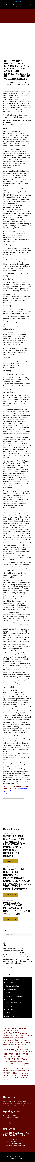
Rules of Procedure (13, 1003)
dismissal (19, 1040)
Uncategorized (12, 1016)
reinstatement (7, 1068)
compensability (25, 1035)
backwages (24, 1033)
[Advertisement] (17, 41)
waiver (21, 1075)
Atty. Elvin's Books (13, 979)
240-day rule (20, 1028)
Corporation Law (12, 986)
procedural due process (21, 1064)
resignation (16, 1068)
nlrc (4, 1056)
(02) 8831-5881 (11, 1141)
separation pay (17, 1070)
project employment (9, 1066)
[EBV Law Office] (17, 15)
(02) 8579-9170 (18, 1)
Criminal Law (11, 989)
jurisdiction (22, 1047)
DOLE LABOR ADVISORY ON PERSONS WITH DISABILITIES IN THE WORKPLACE (17, 909)
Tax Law (9, 1009)
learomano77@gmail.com (15, 1145)
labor (6, 1049)
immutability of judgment (10, 1047)
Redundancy (26, 1066)
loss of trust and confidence (17, 1053)
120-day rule (8, 1028)
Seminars (9, 1006)
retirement (24, 1068)
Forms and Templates (14, 996)
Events (8, 993)
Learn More (7, 967)
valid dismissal (14, 1075)
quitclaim (19, 1066)
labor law (26, 1051)
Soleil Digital (22, 1158)
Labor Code (14, 1051)
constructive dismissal (13, 1037)
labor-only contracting (16, 1049)
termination (19, 1073)
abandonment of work (13, 1030)
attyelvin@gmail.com (13, 1143)
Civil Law (9, 983)
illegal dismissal (21, 1044)
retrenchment (7, 1070)
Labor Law (10, 999)
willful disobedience (19, 1077)
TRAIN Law (10, 1013)
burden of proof (10, 1035)
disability (11, 1040)
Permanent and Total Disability (16, 1057)
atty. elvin (12, 1033)
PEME (7, 1056)
